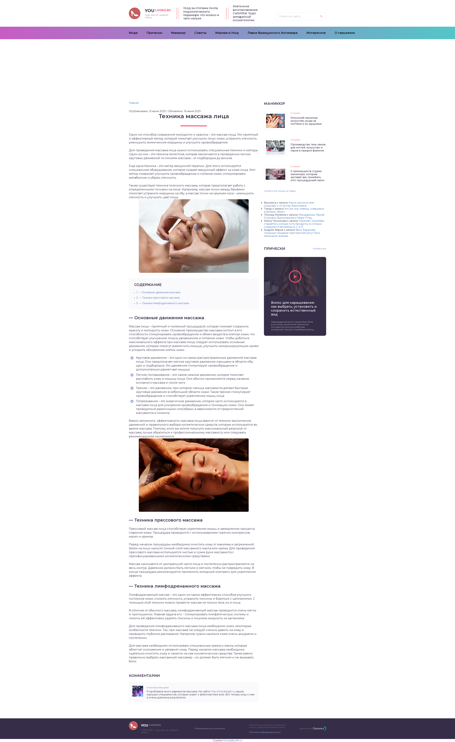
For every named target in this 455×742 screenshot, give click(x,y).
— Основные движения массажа (158, 292)
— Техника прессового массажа (158, 297)
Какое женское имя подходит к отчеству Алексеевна (289, 204)
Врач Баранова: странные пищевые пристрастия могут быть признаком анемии (292, 233)
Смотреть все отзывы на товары (280, 191)
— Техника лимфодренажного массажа (162, 303)
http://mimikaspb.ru (223, 691)
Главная (134, 102)
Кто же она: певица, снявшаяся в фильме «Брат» (294, 210)
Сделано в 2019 (305, 729)
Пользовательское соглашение (209, 728)
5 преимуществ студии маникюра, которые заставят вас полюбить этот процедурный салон (307, 176)
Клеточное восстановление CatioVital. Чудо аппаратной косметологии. (245, 13)
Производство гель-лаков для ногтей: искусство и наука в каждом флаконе (308, 147)
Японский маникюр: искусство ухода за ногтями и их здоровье (306, 120)
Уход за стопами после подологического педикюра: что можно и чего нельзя (201, 13)
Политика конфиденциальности (265, 732)
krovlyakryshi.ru (232, 740)
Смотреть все (319, 249)
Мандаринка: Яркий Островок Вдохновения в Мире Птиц (294, 216)
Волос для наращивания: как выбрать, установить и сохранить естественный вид (294, 308)
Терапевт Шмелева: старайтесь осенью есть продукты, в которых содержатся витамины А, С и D (294, 223)
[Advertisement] (227, 66)
